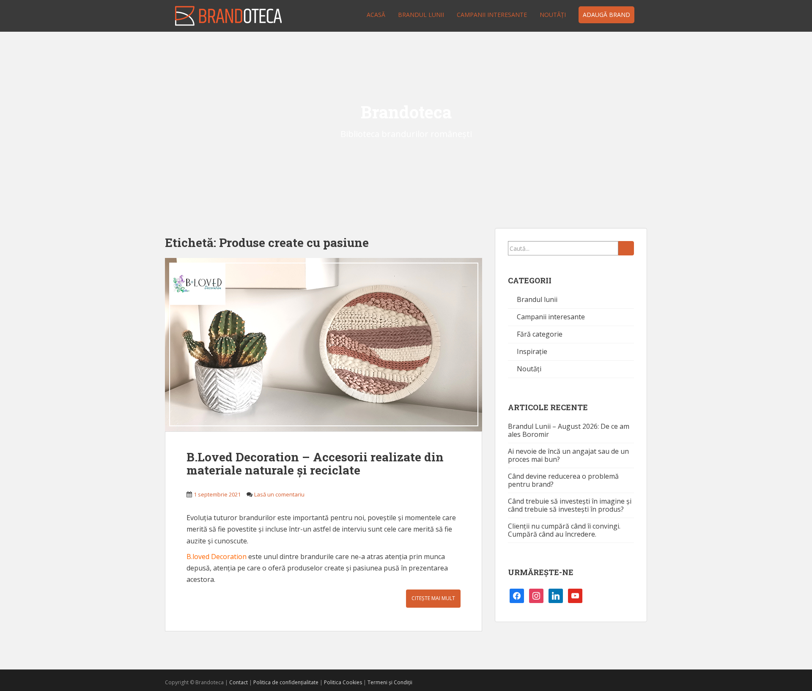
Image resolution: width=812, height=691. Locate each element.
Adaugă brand (606, 15)
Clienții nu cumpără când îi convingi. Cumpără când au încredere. (564, 530)
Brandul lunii (421, 15)
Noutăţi (553, 15)
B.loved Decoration (217, 556)
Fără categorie (539, 334)
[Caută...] (626, 248)
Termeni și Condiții (390, 682)
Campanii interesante (492, 15)
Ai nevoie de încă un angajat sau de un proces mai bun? (568, 455)
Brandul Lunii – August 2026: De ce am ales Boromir (568, 430)
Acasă (376, 15)
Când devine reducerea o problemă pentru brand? (563, 480)
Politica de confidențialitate (285, 682)
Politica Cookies (343, 682)
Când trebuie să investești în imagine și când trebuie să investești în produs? (569, 505)
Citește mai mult (433, 598)
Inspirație (532, 351)
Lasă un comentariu (279, 494)
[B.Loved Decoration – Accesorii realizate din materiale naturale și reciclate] (323, 344)
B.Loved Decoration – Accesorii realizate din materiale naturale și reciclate (315, 463)
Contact (238, 682)
